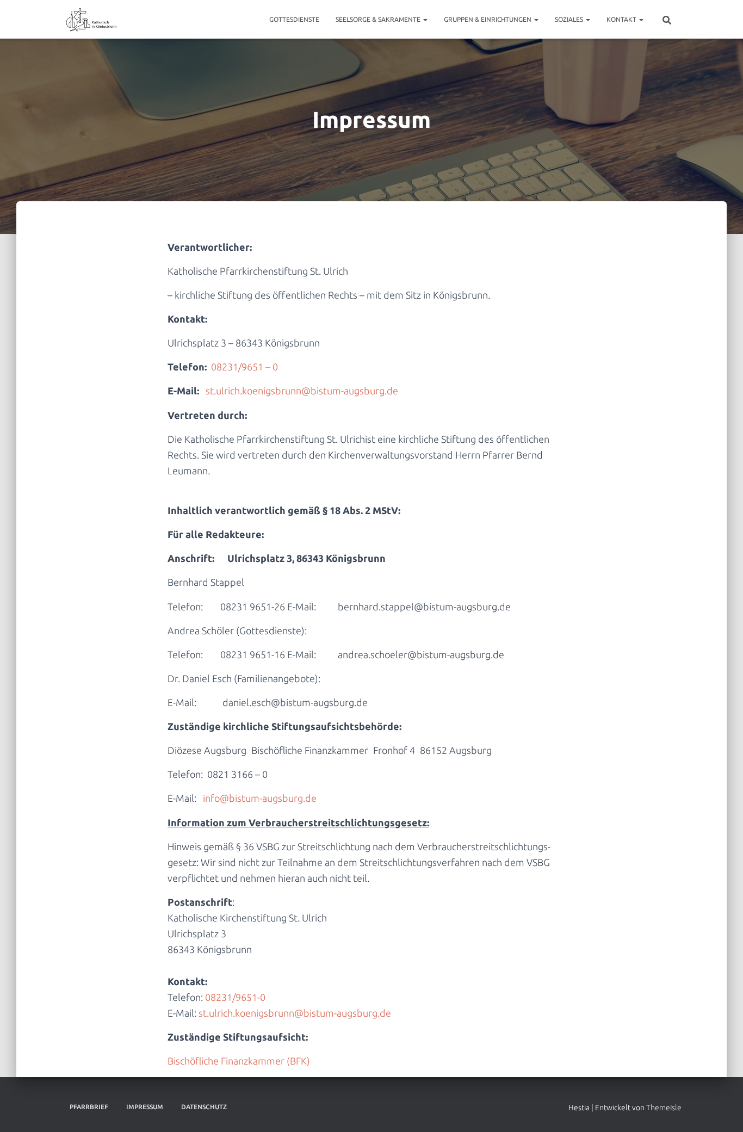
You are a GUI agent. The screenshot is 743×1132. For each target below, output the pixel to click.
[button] (425, 19)
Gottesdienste (294, 19)
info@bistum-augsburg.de (260, 798)
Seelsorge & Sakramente (379, 19)
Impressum (144, 1106)
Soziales (570, 19)
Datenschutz (204, 1106)
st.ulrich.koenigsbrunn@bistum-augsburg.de (302, 390)
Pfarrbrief (89, 1106)
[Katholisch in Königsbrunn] (91, 19)
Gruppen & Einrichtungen (488, 19)
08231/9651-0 (235, 997)
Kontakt (622, 19)
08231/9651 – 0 (245, 366)
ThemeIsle (664, 1107)
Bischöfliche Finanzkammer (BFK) (239, 1060)
